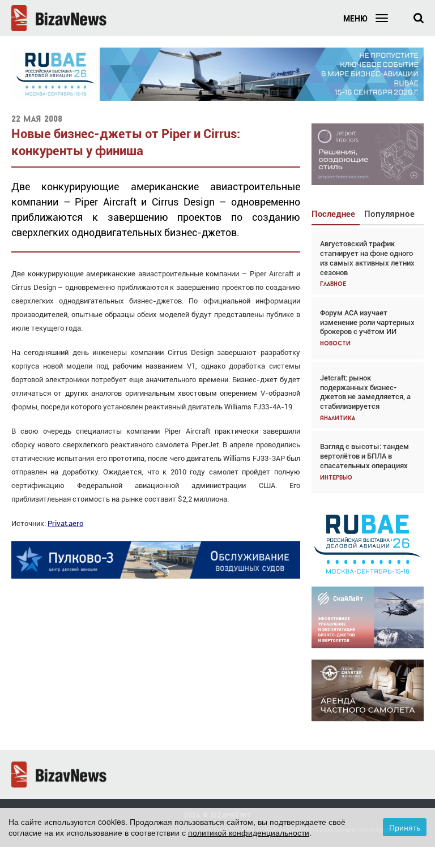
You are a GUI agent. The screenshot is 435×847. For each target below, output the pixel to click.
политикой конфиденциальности (248, 832)
